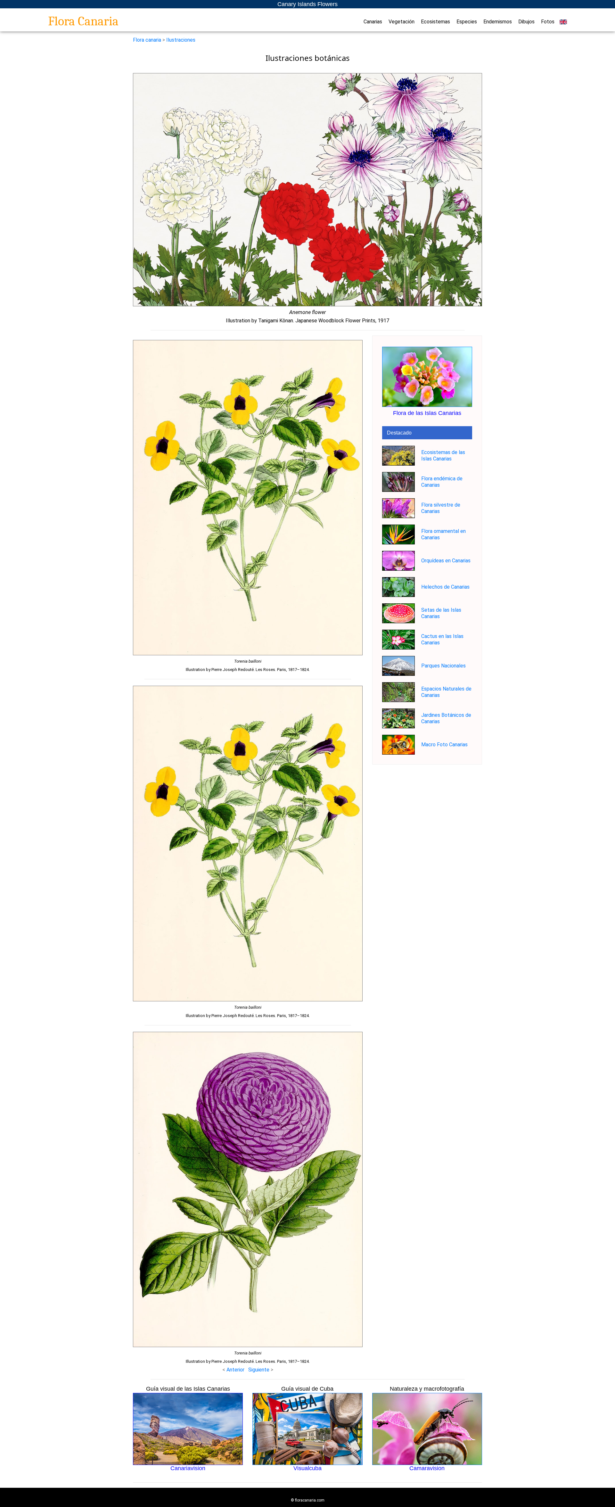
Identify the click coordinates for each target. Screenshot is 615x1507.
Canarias (373, 22)
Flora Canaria (83, 21)
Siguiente (259, 1370)
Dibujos (526, 22)
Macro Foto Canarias (444, 744)
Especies (466, 22)
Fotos (547, 22)
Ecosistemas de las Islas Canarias (443, 455)
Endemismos (497, 22)
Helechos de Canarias (445, 587)
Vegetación (401, 22)
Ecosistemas (435, 22)
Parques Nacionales (443, 666)
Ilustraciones (180, 40)
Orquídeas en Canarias (446, 561)
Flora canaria (147, 40)
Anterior (235, 1370)
